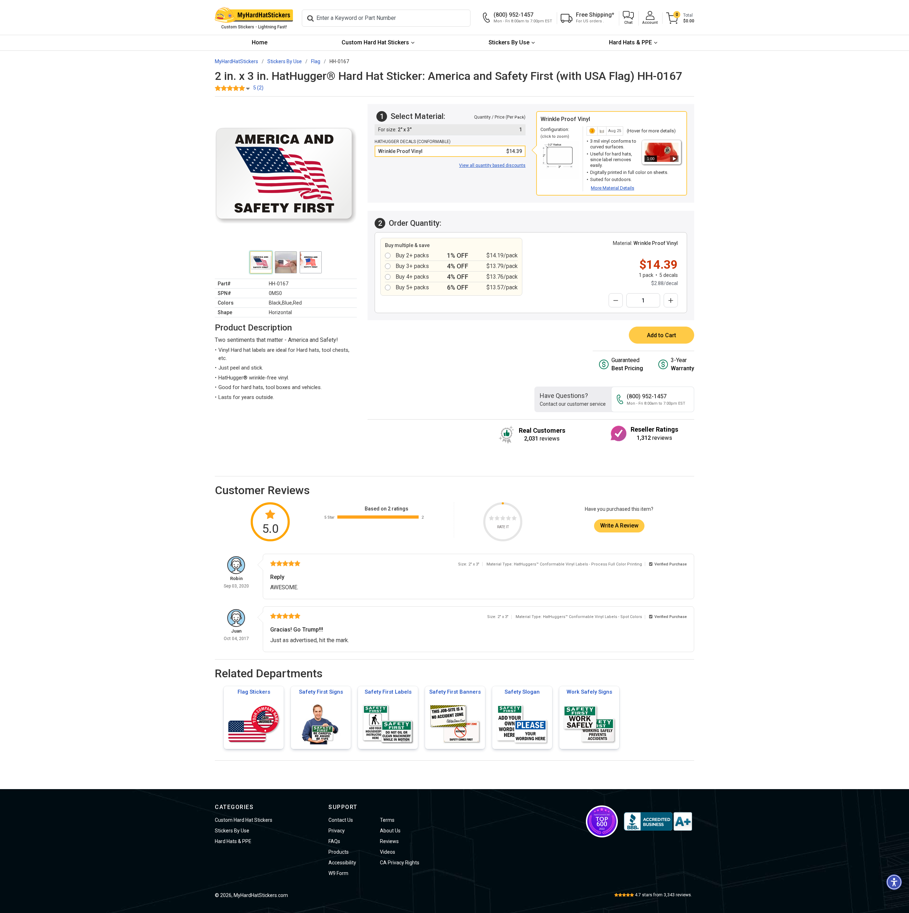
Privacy (336, 830)
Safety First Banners (455, 692)
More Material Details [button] (612, 188)
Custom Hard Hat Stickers (375, 42)
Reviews (389, 841)
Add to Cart (661, 335)
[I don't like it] (497, 519)
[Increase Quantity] (671, 300)
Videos (387, 852)
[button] (628, 18)
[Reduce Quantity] (616, 300)
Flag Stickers (254, 692)
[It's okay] (503, 519)
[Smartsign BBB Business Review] (658, 821)
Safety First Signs (321, 692)
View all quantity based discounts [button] (492, 165)
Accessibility (342, 862)
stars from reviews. (663, 894)
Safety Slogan (522, 692)
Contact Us (340, 820)
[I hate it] (491, 519)
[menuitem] (260, 42)
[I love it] (514, 519)
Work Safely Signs (589, 692)
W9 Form (338, 873)
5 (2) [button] (258, 88)
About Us (390, 830)
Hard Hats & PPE (630, 42)
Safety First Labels (388, 692)
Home (259, 42)
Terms (387, 820)
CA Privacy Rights (399, 862)
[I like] (508, 519)
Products (338, 852)
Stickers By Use (509, 42)
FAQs (334, 841)
